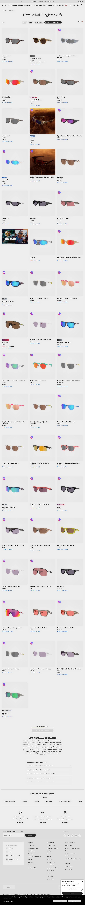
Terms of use (7, 898)
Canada (72, 893)
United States (72, 889)
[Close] (82, 881)
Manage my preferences (8, 901)
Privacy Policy (77, 897)
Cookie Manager (61, 897)
